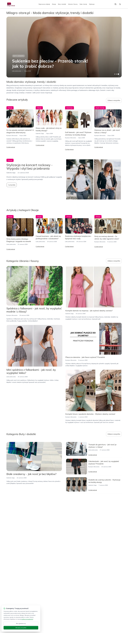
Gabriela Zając (40, 133)
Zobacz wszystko (114, 100)
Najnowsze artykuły (44, 4)
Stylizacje (91, 4)
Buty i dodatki (62, 4)
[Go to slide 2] (116, 74)
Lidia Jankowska (16, 71)
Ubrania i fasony (72, 4)
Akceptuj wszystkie (20, 627)
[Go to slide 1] (114, 74)
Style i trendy (83, 4)
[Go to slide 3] (118, 74)
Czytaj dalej (11, 185)
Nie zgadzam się (21, 623)
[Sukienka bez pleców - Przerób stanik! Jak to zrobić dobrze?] (64, 47)
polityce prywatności (27, 619)
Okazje (54, 4)
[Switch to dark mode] (120, 4)
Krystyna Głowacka (11, 135)
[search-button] (115, 4)
